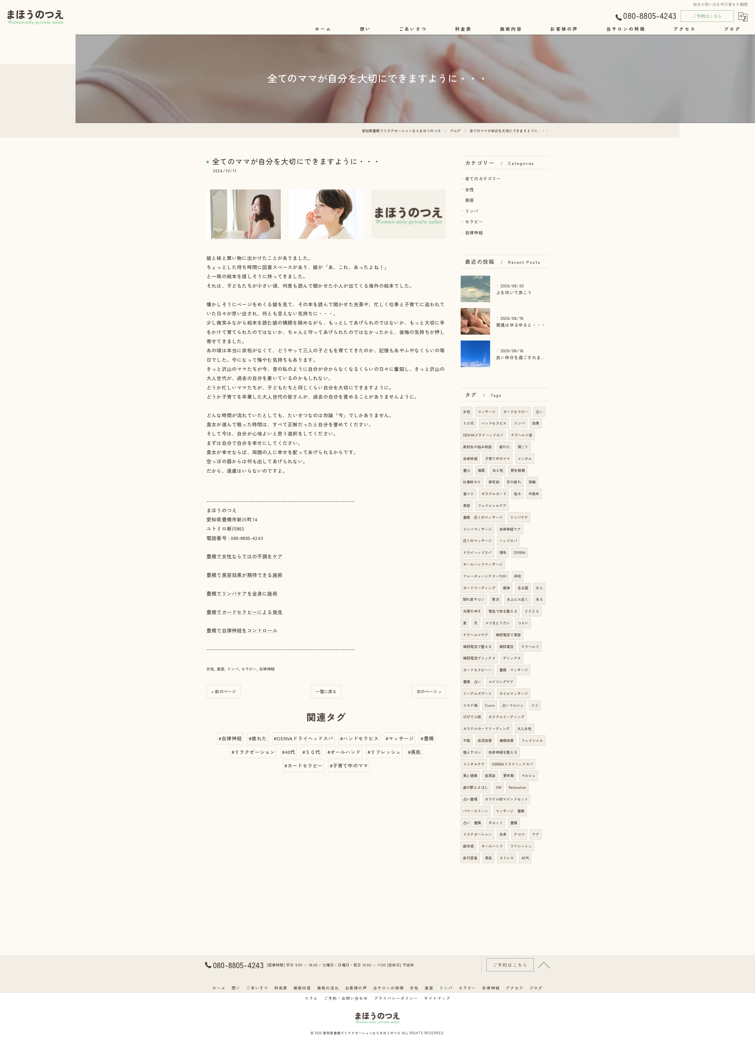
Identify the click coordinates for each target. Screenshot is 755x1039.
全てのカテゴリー (483, 178)
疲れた (504, 446)
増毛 (502, 552)
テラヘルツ (530, 646)
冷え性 (497, 470)
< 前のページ (223, 691)
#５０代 (311, 751)
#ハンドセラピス (359, 738)
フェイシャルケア (492, 505)
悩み (517, 493)
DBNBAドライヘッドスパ (512, 763)
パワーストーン (475, 810)
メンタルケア (474, 763)
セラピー (249, 669)
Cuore (490, 705)
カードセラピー (515, 411)
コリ (534, 705)
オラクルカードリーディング (486, 728)
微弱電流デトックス (479, 657)
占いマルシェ (512, 705)
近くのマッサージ (477, 540)
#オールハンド (344, 751)
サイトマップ (437, 998)
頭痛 (532, 481)
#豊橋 (427, 738)
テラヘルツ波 (521, 434)
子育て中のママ (497, 458)
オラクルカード (493, 493)
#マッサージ (399, 738)
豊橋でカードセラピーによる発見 (244, 612)
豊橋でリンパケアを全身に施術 (242, 593)
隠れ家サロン (474, 599)
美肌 (488, 857)
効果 (535, 423)
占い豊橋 (470, 798)
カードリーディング (479, 587)
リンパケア (519, 517)
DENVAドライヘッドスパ (483, 434)
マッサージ (487, 411)
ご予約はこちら (707, 16)
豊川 (466, 470)
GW (498, 787)
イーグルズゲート (477, 693)
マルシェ (528, 775)
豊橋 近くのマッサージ (483, 517)
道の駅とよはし (475, 787)
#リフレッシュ (384, 751)
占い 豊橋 (472, 822)
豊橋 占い (472, 681)
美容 (220, 669)
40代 (525, 857)
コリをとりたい (497, 622)
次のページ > (428, 691)
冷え (539, 599)
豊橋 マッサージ (513, 669)
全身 (502, 834)
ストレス (507, 857)
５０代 (468, 423)
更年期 (508, 775)
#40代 (289, 751)
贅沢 (495, 599)
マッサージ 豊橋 (510, 810)
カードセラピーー (477, 669)
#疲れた (258, 738)
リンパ (233, 669)
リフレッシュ (521, 845)
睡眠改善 (507, 740)
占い (539, 411)
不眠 (466, 740)
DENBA (520, 552)
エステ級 (470, 705)
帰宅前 (493, 481)
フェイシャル (532, 740)
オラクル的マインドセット (506, 798)
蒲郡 (481, 470)
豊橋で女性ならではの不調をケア (244, 556)
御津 (506, 587)
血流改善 (485, 740)
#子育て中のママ (349, 765)
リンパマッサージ (477, 528)
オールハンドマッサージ (483, 564)
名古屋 (523, 587)
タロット (495, 822)
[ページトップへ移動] (544, 965)
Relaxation (517, 787)
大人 (539, 587)
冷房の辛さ (472, 610)
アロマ (519, 834)
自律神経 (267, 669)
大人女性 (524, 728)
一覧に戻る (326, 691)
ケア (535, 834)
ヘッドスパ (508, 540)
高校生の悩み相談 (477, 446)
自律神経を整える (502, 752)
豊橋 (513, 822)
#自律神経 (230, 738)
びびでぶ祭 (472, 716)
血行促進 (470, 857)
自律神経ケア (510, 528)
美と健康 (470, 775)
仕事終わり (472, 481)
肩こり (523, 446)
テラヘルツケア (475, 634)
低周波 (490, 775)
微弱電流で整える (477, 646)
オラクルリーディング (506, 716)
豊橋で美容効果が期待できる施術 (244, 574)
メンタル (525, 458)
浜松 (517, 575)
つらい (523, 622)
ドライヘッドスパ (477, 552)
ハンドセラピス (493, 423)
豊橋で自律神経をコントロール (242, 630)
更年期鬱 (518, 470)
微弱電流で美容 (508, 634)
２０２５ (532, 610)
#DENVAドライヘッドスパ (303, 738)
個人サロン (472, 752)
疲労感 (468, 845)
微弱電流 (506, 646)
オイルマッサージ (513, 693)
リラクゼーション (477, 834)
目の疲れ (514, 481)
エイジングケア (500, 681)
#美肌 (414, 751)
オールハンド (492, 845)
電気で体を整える (502, 610)
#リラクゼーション (253, 751)
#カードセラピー (303, 765)
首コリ (468, 493)
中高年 (533, 493)
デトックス (512, 657)
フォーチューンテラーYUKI (485, 575)
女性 (210, 669)
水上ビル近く (517, 599)
